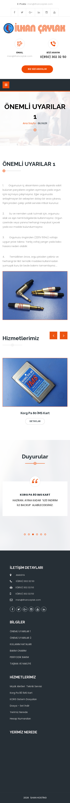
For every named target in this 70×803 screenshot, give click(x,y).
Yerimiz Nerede (19, 712)
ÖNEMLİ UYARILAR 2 (20, 637)
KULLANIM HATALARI (21, 644)
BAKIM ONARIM (18, 650)
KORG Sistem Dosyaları (23, 699)
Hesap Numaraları (20, 718)
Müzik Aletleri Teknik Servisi (26, 686)
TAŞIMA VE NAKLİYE (20, 663)
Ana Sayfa (29, 123)
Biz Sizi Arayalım (37, 69)
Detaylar (35, 421)
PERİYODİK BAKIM (19, 657)
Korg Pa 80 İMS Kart (21, 692)
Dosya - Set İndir (19, 705)
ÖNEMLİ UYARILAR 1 (20, 631)
